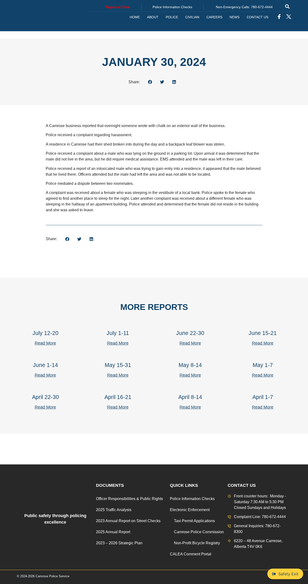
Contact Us (257, 17)
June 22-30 (190, 333)
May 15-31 (118, 365)
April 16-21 (117, 397)
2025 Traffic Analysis (113, 510)
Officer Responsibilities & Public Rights (129, 499)
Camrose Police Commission (199, 532)
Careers (214, 17)
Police (172, 17)
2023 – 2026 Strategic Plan (119, 543)
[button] (287, 6)
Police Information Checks (192, 499)
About (153, 17)
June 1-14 (45, 365)
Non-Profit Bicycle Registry (197, 543)
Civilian (192, 17)
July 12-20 (45, 333)
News (234, 17)
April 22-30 (45, 397)
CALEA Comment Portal (190, 554)
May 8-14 (190, 365)
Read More (45, 343)
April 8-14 (190, 397)
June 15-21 (263, 333)
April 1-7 (262, 397)
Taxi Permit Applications (194, 521)
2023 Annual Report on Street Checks (128, 521)
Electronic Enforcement (190, 510)
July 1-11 (118, 333)
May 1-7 (263, 365)
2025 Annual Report (113, 532)
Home (135, 17)
